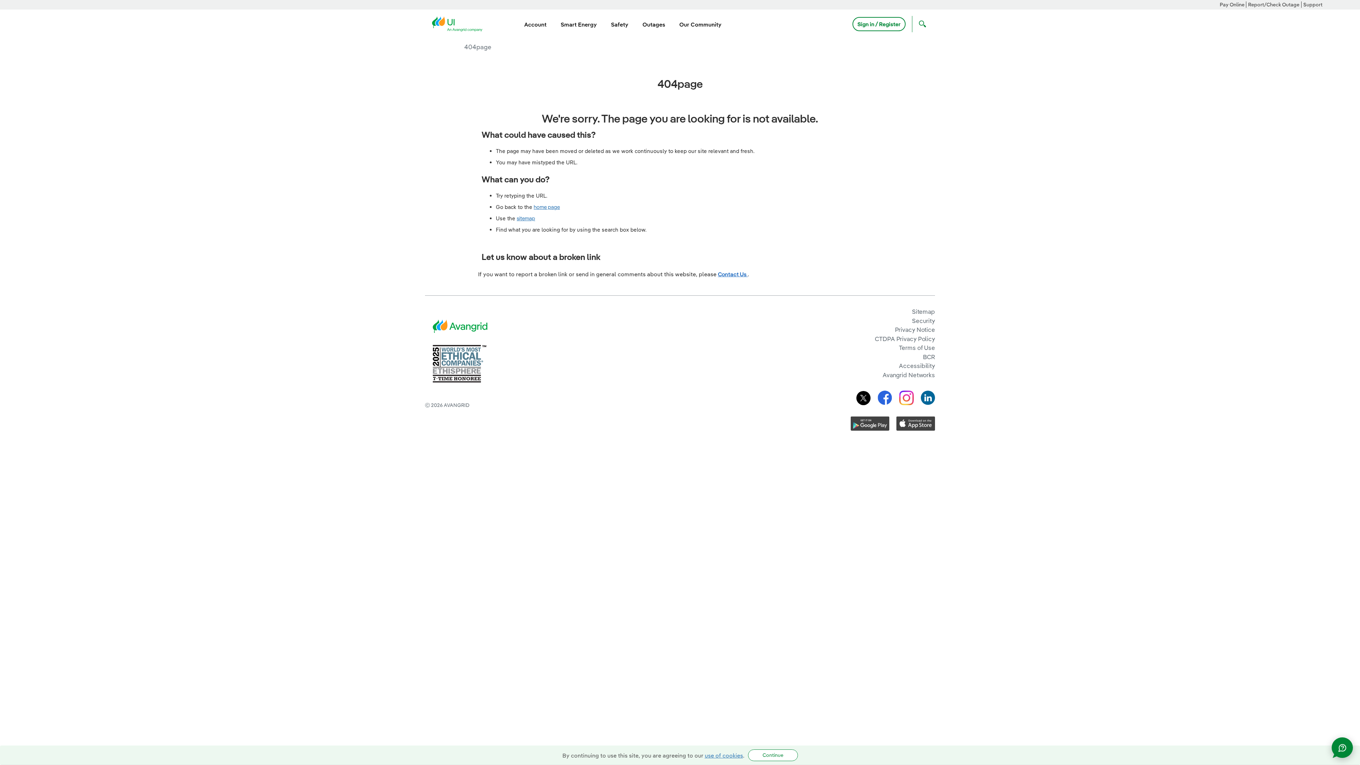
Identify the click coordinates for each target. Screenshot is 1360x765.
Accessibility (917, 365)
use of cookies (724, 755)
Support (1312, 4)
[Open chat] (1342, 747)
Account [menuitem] (535, 24)
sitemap (526, 218)
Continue (773, 755)
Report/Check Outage (1273, 4)
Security (923, 320)
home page (547, 207)
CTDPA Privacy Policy (905, 338)
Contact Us (733, 274)
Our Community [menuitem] (700, 24)
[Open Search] (921, 24)
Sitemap (923, 311)
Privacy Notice (915, 329)
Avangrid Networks (909, 375)
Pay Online (1232, 4)
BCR (929, 357)
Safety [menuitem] (619, 24)
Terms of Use (917, 347)
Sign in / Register (879, 24)
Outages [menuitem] (653, 24)
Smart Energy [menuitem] (579, 24)
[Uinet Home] (459, 23)
